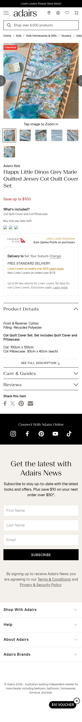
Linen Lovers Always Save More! (41, 3)
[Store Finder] (49, 12)
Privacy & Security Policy (40, 585)
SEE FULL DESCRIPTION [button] (38, 363)
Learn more (56, 268)
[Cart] (76, 12)
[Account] (58, 12)
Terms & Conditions (54, 579)
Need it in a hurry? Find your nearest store (3, 3)
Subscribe (41, 555)
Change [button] (55, 256)
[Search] (10, 26)
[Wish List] (67, 12)
